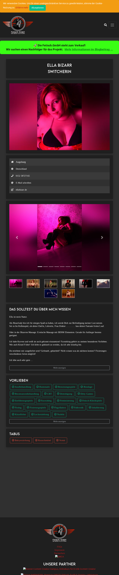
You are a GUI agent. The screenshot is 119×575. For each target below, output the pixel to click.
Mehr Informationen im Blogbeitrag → (89, 49)
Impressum (59, 550)
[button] (105, 24)
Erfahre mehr (22, 7)
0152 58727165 (23, 176)
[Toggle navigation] (112, 25)
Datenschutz (59, 553)
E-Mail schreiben (23, 183)
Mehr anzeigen (59, 368)
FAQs (59, 547)
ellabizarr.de (21, 190)
